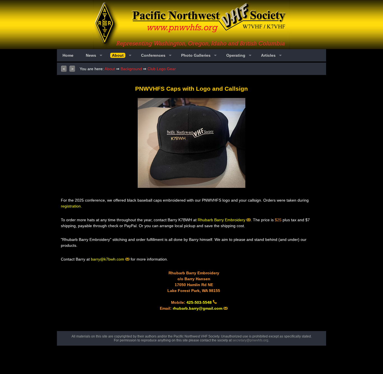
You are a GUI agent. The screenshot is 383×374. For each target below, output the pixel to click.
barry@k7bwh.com (108, 259)
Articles (268, 55)
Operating (235, 55)
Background (131, 69)
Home (68, 55)
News (91, 55)
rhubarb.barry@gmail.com (198, 308)
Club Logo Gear (161, 69)
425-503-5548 (199, 302)
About (110, 69)
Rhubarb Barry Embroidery (222, 220)
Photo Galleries (196, 55)
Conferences (153, 55)
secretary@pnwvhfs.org (250, 340)
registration (71, 206)
